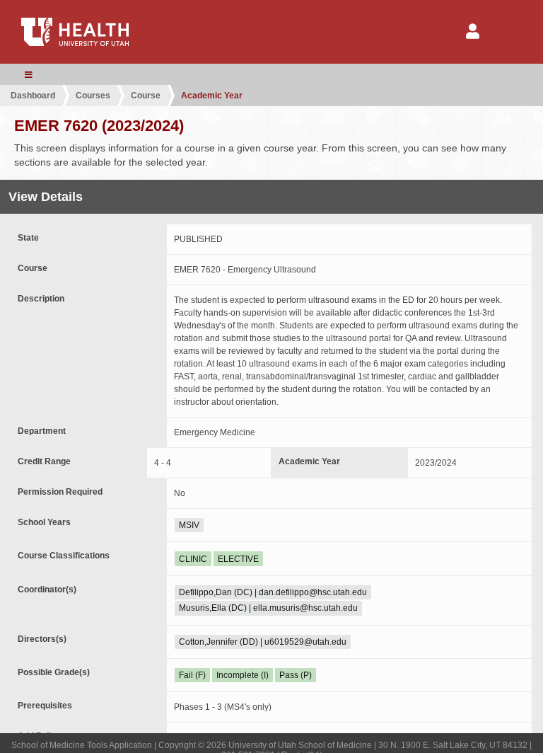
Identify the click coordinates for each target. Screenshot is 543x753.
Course (145, 95)
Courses (93, 95)
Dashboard (33, 95)
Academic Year (212, 95)
